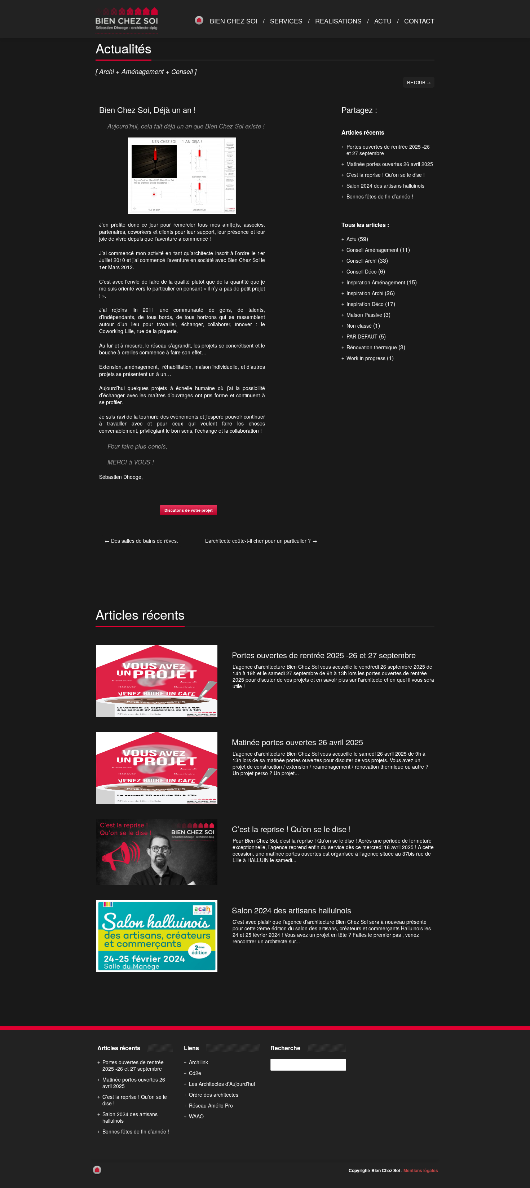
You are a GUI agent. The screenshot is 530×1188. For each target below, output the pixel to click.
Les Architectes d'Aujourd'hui (222, 1083)
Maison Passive (364, 314)
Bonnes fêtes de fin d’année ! (379, 196)
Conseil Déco (361, 271)
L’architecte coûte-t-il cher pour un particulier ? (261, 540)
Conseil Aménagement (372, 249)
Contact (419, 20)
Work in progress (365, 358)
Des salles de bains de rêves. (141, 540)
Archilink (198, 1062)
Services (286, 20)
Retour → (419, 82)
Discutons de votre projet (188, 510)
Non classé (359, 325)
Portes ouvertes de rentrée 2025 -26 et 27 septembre (388, 150)
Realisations (338, 20)
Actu (383, 20)
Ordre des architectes (213, 1094)
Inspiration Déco (365, 303)
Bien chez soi (233, 20)
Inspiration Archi (364, 293)
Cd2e (195, 1072)
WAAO (196, 1116)
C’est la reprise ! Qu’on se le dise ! (385, 174)
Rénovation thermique (371, 347)
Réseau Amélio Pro (211, 1105)
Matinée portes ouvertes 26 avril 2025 (389, 163)
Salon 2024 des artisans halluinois (385, 185)
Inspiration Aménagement (375, 282)
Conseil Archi (361, 260)
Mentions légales (420, 1170)
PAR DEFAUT (361, 336)
